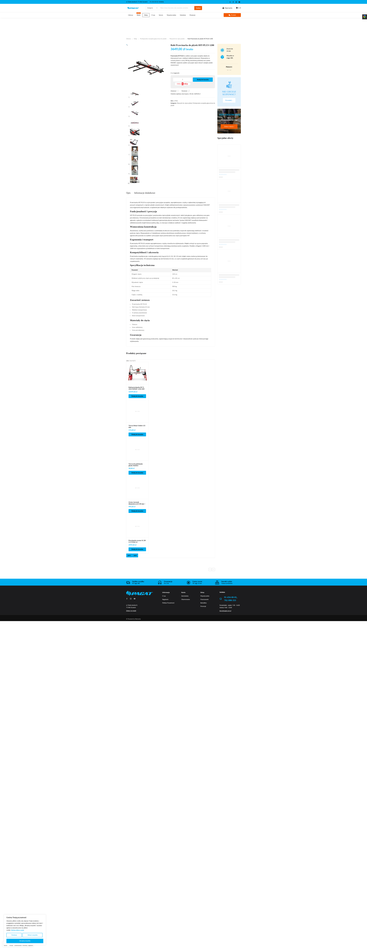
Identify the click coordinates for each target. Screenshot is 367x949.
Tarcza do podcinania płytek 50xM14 (136, 464)
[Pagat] (133, 8)
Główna (128, 39)
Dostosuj (14, 935)
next (135, 555)
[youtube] (239, 1)
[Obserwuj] (178, 91)
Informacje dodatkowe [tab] (144, 193)
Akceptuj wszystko (24, 941)
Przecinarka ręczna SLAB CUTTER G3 (137, 541)
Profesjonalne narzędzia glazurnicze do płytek (153, 39)
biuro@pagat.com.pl (225, 611)
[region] (25, 929)
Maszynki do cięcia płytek (177, 39)
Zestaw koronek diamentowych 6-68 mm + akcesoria (137, 503)
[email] (230, 1)
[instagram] (236, 1)
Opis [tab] (128, 193)
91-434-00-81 (154, 2)
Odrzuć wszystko (33, 935)
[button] (127, 45)
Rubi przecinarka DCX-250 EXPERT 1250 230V (137, 388)
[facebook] (233, 1)
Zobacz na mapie (131, 611)
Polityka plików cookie (17, 930)
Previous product (210, 569)
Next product (213, 569)
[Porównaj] (189, 91)
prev (129, 555)
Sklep (135, 39)
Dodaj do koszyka (203, 79)
